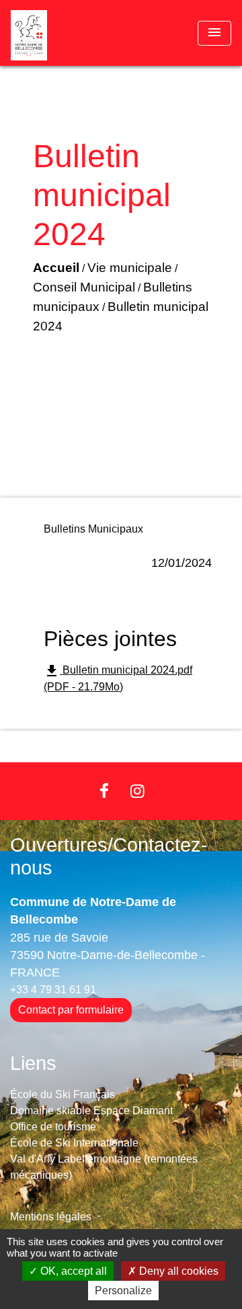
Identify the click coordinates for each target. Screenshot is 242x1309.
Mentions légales (50, 1216)
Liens (33, 1063)
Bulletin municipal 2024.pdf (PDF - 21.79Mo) (118, 677)
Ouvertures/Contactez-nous (109, 856)
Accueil (56, 268)
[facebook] (104, 791)
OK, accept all (72, 1271)
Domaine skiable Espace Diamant (91, 1110)
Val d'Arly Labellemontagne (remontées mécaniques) (104, 1167)
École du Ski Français (62, 1094)
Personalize (123, 1290)
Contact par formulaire (71, 1009)
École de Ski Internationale (74, 1142)
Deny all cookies (177, 1271)
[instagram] (137, 791)
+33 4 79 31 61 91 (53, 989)
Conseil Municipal (84, 287)
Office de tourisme (53, 1126)
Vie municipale (129, 268)
